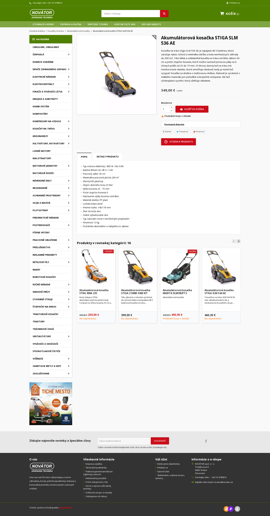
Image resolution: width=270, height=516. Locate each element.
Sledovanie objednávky (168, 463)
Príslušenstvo (41, 247)
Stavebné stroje (43, 299)
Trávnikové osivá (43, 328)
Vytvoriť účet (163, 471)
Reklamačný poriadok (95, 478)
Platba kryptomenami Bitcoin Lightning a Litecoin (98, 473)
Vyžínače (38, 358)
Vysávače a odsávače (45, 343)
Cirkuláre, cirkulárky (46, 47)
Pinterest (200, 131)
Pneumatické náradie (46, 217)
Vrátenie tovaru (98, 24)
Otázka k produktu (178, 142)
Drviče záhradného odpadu (49, 69)
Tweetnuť (183, 131)
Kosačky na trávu (44, 128)
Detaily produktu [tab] (108, 156)
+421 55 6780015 (54, 2)
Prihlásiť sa (162, 467)
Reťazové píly (41, 262)
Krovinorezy (40, 136)
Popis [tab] (84, 156)
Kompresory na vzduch (47, 121)
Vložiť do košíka (192, 109)
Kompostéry (40, 113)
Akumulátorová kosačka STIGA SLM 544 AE (219, 291)
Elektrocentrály (43, 84)
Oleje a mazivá (41, 202)
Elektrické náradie (44, 76)
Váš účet (161, 459)
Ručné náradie (41, 284)
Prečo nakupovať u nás (96, 482)
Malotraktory (42, 158)
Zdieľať (168, 131)
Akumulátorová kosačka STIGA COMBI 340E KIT (135, 291)
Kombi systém (41, 106)
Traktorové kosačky (45, 314)
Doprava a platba (70, 24)
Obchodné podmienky (96, 467)
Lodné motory (41, 150)
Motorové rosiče (43, 173)
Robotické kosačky (44, 276)
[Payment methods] (232, 508)
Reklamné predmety (45, 254)
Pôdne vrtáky (41, 232)
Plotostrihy (40, 210)
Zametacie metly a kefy (47, 366)
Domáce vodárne (43, 61)
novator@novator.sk (223, 482)
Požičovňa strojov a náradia (98, 492)
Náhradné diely (42, 180)
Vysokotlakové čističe (46, 351)
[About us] (42, 466)
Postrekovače (41, 225)
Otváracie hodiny (43, 24)
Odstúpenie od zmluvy (96, 496)
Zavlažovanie (41, 373)
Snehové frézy (41, 291)
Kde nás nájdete (151, 24)
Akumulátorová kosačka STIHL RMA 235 (93, 291)
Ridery (36, 269)
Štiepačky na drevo (44, 306)
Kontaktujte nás (124, 24)
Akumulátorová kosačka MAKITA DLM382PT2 (177, 291)
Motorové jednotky (45, 165)
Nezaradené (40, 187)
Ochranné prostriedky (46, 195)
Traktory (39, 321)
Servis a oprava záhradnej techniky (97, 487)
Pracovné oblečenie (45, 239)
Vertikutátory (42, 336)
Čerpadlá (38, 54)
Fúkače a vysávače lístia (47, 91)
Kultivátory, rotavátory (48, 143)
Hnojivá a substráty (45, 98)
